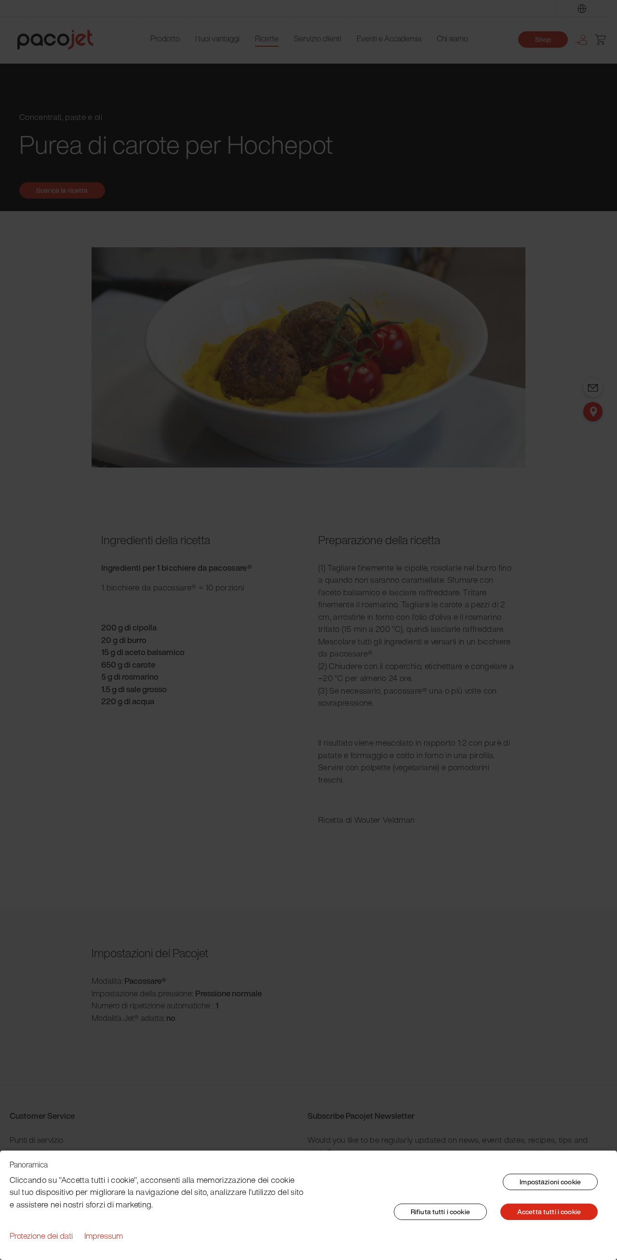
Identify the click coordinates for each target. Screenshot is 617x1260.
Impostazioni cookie (550, 1182)
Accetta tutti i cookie (549, 1211)
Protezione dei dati (41, 1236)
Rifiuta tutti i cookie (440, 1211)
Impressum (103, 1236)
